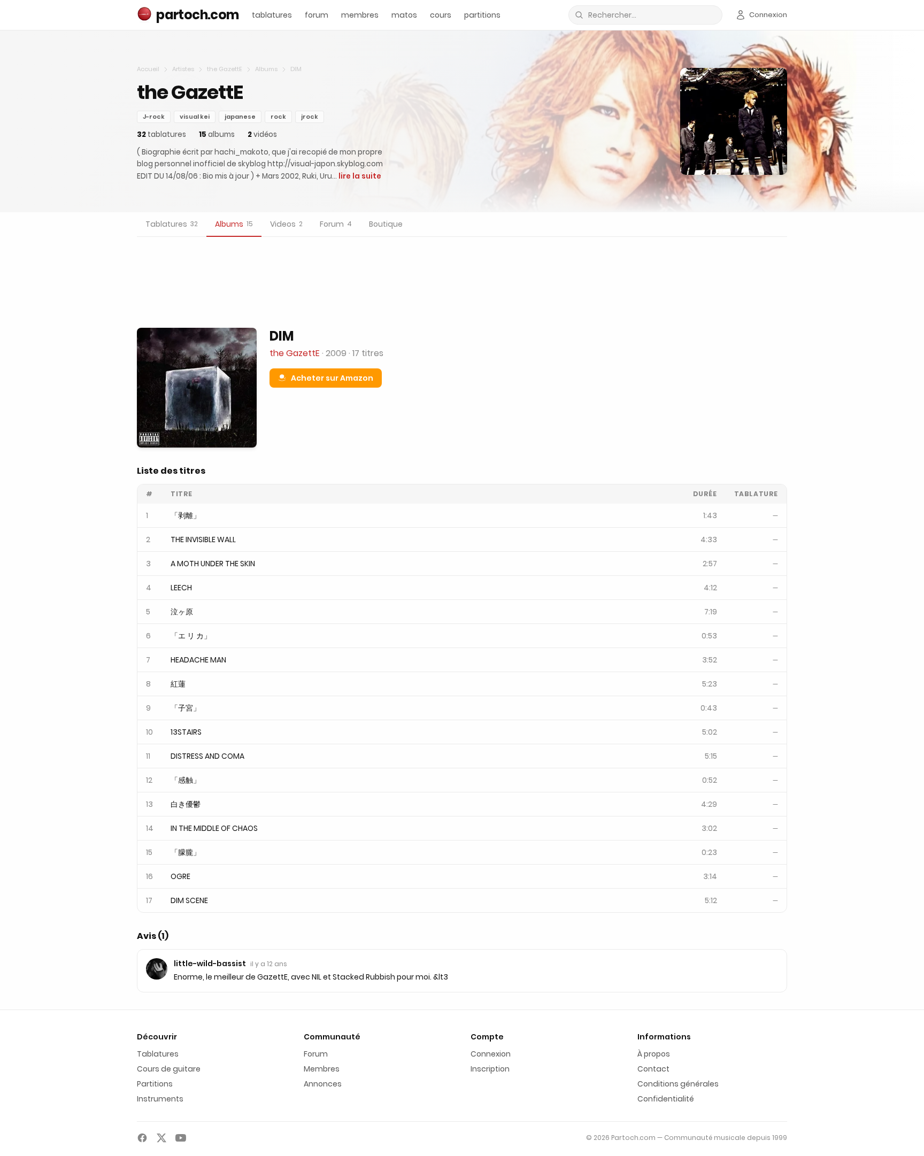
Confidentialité (665, 1098)
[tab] (171, 224)
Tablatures (158, 1054)
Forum (316, 1054)
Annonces (323, 1083)
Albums (266, 69)
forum (316, 15)
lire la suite (359, 176)
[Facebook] (142, 1137)
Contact (653, 1068)
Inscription (490, 1068)
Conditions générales (678, 1083)
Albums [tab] (234, 224)
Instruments (160, 1098)
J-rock (154, 116)
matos (404, 15)
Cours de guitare (169, 1068)
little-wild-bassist (210, 963)
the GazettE (224, 69)
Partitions (155, 1083)
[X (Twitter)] (161, 1137)
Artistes (183, 69)
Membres (322, 1068)
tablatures (272, 15)
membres (360, 15)
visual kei (195, 116)
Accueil (148, 69)
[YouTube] (180, 1137)
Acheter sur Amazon (332, 378)
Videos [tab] (286, 224)
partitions (482, 15)
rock (278, 116)
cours (440, 15)
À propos (653, 1054)
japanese (240, 116)
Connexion (491, 1054)
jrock (309, 116)
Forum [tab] (336, 224)
